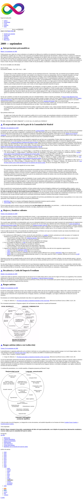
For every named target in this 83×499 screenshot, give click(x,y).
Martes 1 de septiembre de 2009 (9, 51)
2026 (5, 452)
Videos (5, 20)
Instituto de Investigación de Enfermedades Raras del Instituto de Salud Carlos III (21, 146)
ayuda (5, 23)
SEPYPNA (7, 201)
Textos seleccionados (9, 445)
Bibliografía (7, 438)
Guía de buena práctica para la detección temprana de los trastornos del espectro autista (43, 161)
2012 (5, 462)
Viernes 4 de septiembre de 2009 (9, 213)
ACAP (62, 238)
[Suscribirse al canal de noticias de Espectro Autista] (5, 488)
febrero (9, 469)
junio (8, 475)
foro (5, 493)
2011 (5, 464)
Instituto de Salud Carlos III (40, 225)
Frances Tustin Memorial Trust (70, 96)
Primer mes (7, 35)
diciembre (9, 484)
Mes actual (6, 39)
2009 (12, 31)
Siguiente (6, 38)
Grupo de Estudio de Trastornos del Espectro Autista (24, 142)
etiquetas (6, 25)
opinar (5, 492)
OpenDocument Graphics (7, 424)
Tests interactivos (8, 443)
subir (3, 435)
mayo (8, 474)
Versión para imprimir (9, 34)
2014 (5, 459)
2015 (5, 458)
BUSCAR (15, 29)
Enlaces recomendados (10, 440)
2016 (5, 456)
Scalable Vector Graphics (71, 422)
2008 (5, 486)
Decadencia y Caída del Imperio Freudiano (42, 278)
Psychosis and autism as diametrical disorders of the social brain (33, 300)
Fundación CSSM (22, 249)
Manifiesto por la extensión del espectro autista (16, 446)
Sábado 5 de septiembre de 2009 (9, 274)
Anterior (6, 36)
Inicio (9, 31)
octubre (9, 481)
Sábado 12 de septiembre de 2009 (9, 288)
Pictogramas (7, 22)
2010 (5, 465)
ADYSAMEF (7, 202)
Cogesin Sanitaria (40, 130)
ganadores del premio (49, 101)
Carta (8, 249)
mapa (5, 26)
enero (8, 468)
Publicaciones (7, 442)
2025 (5, 453)
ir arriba (3, 497)
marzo (8, 471)
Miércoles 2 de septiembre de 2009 (9, 128)
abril (8, 472)
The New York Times (20, 352)
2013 (5, 461)
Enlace (9, 252)
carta (24, 242)
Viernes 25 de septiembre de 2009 (9, 348)
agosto (8, 478)
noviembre (10, 483)
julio (8, 477)
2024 (5, 455)
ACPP (77, 254)
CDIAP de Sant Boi (32, 238)
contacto (6, 495)
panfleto (46, 235)
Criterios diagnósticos (9, 439)
